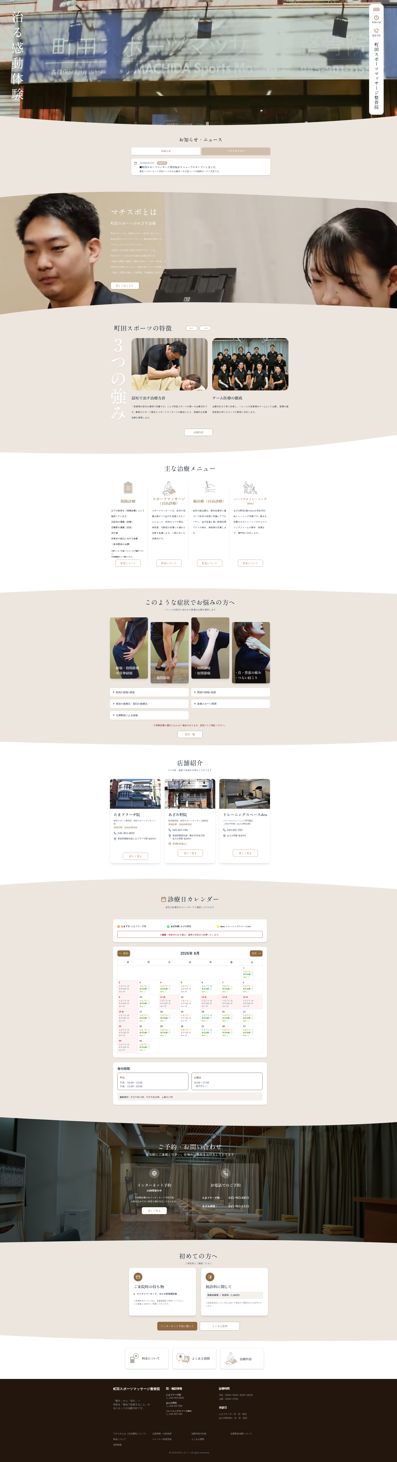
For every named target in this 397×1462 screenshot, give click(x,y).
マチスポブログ (235, 151)
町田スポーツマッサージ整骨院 (376, 76)
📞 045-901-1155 (174, 1406)
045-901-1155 (180, 830)
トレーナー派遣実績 (162, 1439)
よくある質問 (219, 1326)
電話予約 (376, 35)
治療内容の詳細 (198, 1433)
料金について (128, 563)
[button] (192, 328)
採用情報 (117, 1444)
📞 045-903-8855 (175, 1397)
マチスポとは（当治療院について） (130, 1433)
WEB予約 (376, 22)
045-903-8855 (126, 833)
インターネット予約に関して (177, 1326)
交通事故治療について (241, 1433)
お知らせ (166, 151)
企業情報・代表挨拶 (162, 1433)
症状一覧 (190, 734)
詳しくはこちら (125, 285)
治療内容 (198, 432)
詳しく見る (135, 856)
